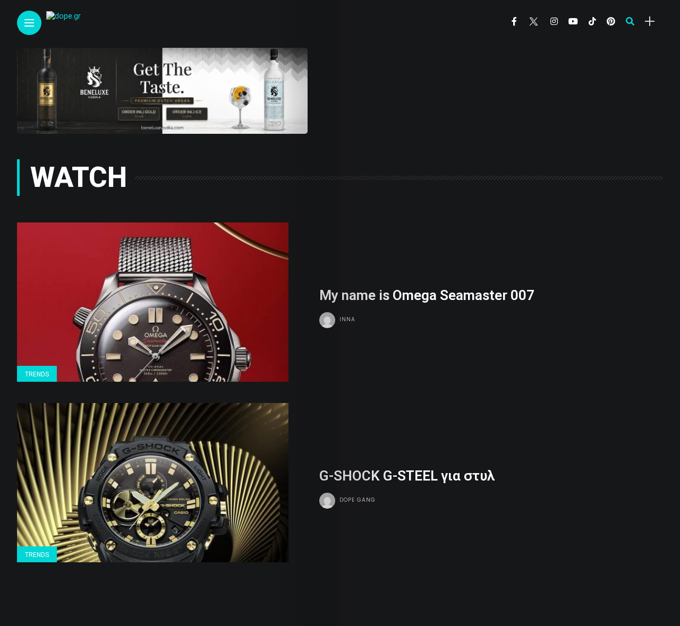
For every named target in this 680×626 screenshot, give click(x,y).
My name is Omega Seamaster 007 (426, 295)
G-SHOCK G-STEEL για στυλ (407, 476)
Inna (347, 319)
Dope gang (357, 500)
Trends (37, 374)
